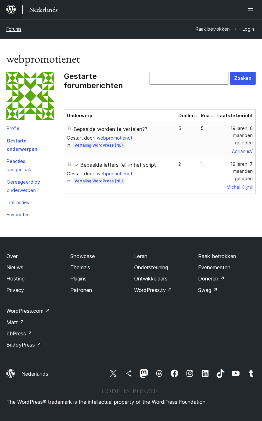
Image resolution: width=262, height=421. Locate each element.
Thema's (80, 267)
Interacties (18, 202)
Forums (13, 29)
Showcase (82, 256)
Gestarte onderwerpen (22, 145)
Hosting (15, 278)
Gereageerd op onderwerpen (23, 186)
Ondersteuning (151, 267)
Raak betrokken (217, 256)
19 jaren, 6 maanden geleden (241, 136)
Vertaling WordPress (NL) (98, 145)
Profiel (13, 128)
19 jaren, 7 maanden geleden (241, 171)
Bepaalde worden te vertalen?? (110, 129)
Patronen (81, 290)
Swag (208, 290)
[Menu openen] (252, 9)
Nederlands (34, 374)
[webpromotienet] (30, 97)
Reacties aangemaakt (20, 165)
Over (12, 256)
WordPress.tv (153, 290)
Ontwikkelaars (150, 278)
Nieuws (14, 267)
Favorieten (18, 214)
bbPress (19, 333)
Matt (15, 322)
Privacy (15, 290)
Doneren (211, 278)
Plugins (78, 278)
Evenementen (214, 267)
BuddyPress (23, 344)
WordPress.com (28, 311)
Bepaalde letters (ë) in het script (118, 165)
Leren (140, 256)
